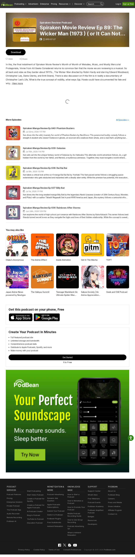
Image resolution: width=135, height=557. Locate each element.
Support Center (94, 491)
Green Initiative (114, 506)
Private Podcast (13, 506)
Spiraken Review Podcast (56, 22)
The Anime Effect (39, 260)
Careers (111, 499)
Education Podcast (35, 523)
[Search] (102, 4)
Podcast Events (94, 502)
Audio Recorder (13, 514)
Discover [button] (78, 4)
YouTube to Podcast (35, 519)
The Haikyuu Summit (40, 292)
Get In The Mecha (89, 260)
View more (17, 83)
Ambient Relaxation (55, 526)
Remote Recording (14, 517)
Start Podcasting (34, 491)
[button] (20, 4)
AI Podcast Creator (35, 511)
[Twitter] (64, 545)
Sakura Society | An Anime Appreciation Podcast (90, 294)
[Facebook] (59, 545)
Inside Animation (63, 260)
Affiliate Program (115, 510)
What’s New (93, 495)
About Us (111, 491)
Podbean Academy (95, 506)
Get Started (68, 357)
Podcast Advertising (55, 494)
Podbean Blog (114, 495)
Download (16, 52)
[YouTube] (75, 545)
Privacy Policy (24, 550)
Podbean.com (109, 550)
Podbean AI (11, 521)
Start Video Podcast (35, 495)
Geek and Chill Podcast (116, 292)
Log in (118, 4)
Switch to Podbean (55, 515)
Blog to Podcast (33, 515)
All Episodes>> (122, 120)
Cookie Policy (39, 550)
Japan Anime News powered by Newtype (16, 293)
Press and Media (115, 502)
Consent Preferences (72, 550)
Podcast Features (14, 494)
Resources (92, 520)
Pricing (54, 4)
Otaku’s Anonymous (15, 260)
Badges (91, 516)
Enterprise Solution (14, 502)
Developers (92, 524)
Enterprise (44, 4)
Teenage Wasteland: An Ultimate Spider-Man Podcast (67, 294)
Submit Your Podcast (55, 511)
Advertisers (33, 4)
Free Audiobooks (54, 522)
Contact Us (112, 514)
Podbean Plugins (54, 519)
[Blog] (69, 545)
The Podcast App (14, 510)
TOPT (109, 260)
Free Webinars (94, 499)
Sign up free (128, 4)
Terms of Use (54, 550)
